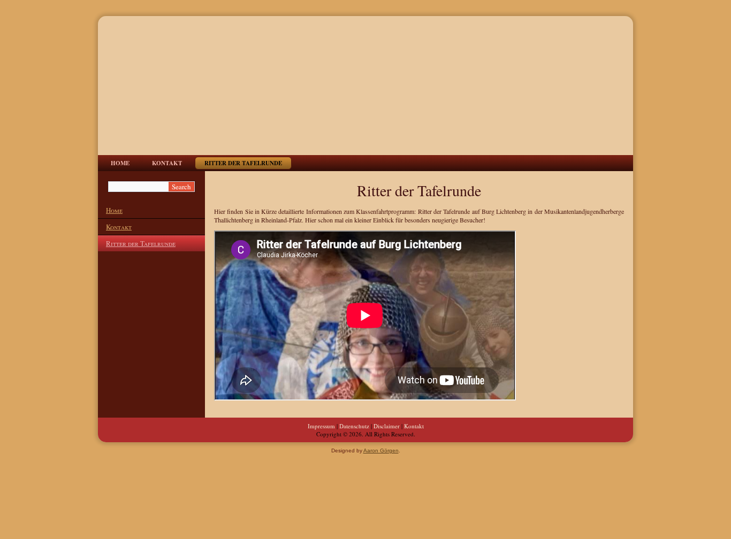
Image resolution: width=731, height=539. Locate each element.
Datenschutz (354, 426)
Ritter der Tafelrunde (243, 163)
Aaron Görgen (381, 450)
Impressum (321, 426)
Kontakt (167, 163)
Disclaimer (387, 426)
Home (120, 163)
